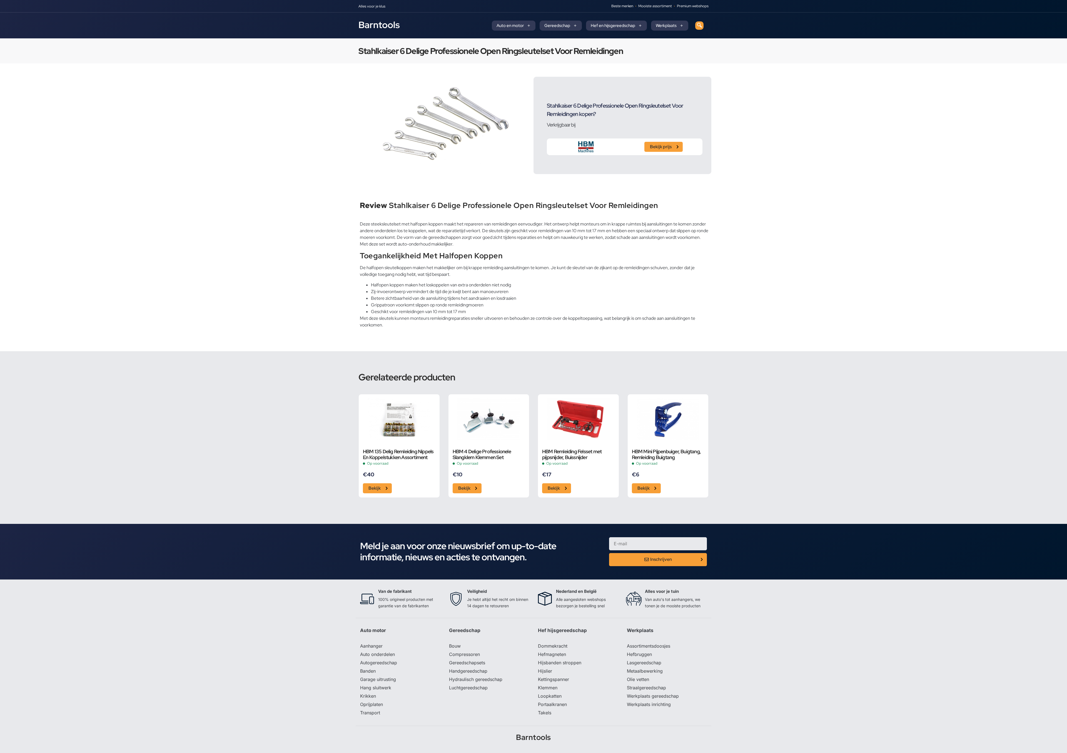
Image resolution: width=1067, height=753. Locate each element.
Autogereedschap (378, 662)
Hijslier (545, 671)
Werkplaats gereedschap (653, 696)
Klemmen (547, 687)
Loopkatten (550, 696)
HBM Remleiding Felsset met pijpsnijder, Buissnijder (572, 454)
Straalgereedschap (646, 687)
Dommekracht (552, 646)
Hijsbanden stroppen (559, 662)
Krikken (368, 696)
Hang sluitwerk (375, 687)
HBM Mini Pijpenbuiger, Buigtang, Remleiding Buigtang (666, 454)
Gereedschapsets (467, 662)
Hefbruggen (639, 654)
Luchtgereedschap (468, 687)
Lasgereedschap (644, 662)
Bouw (455, 646)
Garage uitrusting (378, 679)
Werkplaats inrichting (649, 704)
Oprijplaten (371, 704)
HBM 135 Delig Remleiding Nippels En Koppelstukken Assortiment (398, 454)
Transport (370, 712)
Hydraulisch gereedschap (475, 679)
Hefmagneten (552, 654)
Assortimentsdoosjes (648, 646)
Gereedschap (557, 25)
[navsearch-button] (699, 25)
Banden (368, 671)
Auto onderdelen (377, 654)
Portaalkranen (552, 704)
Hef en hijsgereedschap (613, 25)
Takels (544, 712)
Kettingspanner (553, 679)
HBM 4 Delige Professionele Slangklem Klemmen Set (482, 454)
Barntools (379, 25)
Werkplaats (666, 25)
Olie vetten (638, 679)
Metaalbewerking (645, 671)
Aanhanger (371, 646)
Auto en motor (510, 25)
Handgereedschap (468, 671)
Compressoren (464, 654)
